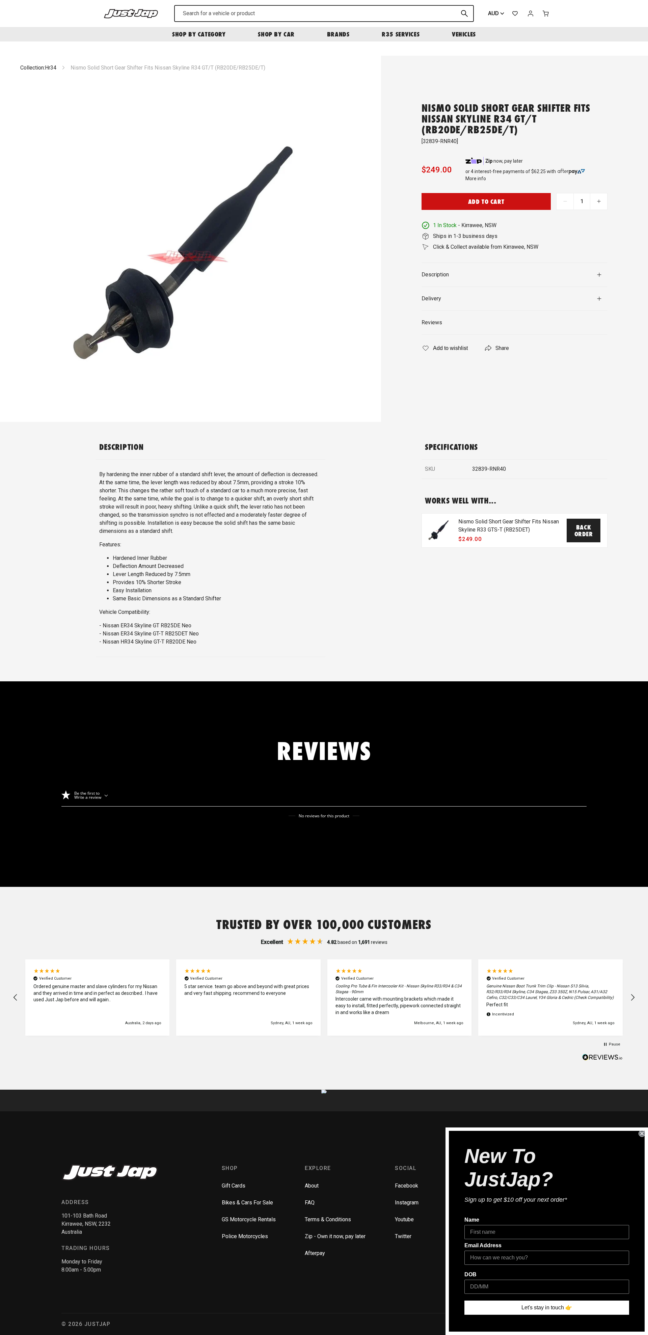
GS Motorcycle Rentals (249, 1219)
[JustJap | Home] (131, 13)
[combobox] (324, 13)
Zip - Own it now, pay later (335, 1236)
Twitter (403, 1236)
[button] (15, 997)
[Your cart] (546, 13)
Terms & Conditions (328, 1219)
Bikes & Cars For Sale (247, 1202)
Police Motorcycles (245, 1236)
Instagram (406, 1202)
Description (435, 274)
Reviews (432, 322)
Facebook (406, 1185)
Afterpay (315, 1253)
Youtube (404, 1219)
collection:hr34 (38, 67)
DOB (470, 1274)
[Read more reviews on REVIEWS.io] (602, 1058)
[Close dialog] (642, 1133)
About (312, 1185)
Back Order (583, 530)
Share (502, 348)
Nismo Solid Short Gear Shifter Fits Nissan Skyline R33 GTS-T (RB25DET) (508, 525)
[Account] (530, 13)
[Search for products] (464, 13)
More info (475, 178)
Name (471, 1220)
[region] (324, 997)
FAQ (310, 1202)
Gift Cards (233, 1185)
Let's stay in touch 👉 (546, 1307)
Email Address (483, 1245)
